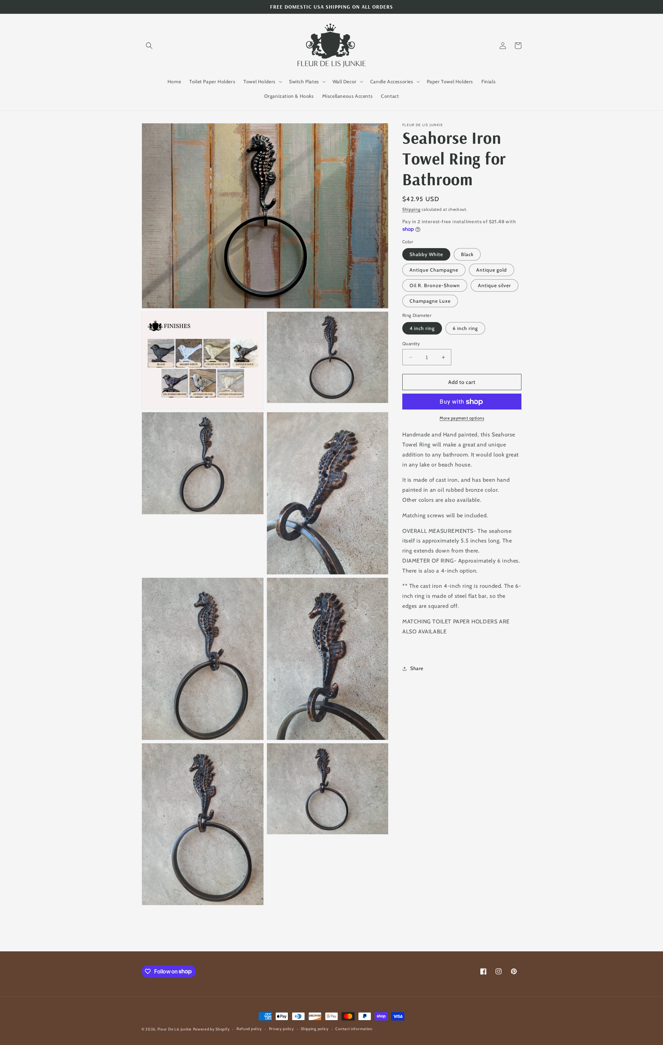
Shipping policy (315, 1028)
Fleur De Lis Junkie (174, 1029)
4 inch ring (422, 328)
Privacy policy (281, 1028)
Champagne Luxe (430, 301)
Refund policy (249, 1028)
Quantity (411, 343)
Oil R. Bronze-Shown (435, 286)
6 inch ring (465, 328)
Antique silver (494, 286)
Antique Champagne (434, 270)
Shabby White (426, 255)
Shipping (411, 209)
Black (467, 255)
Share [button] (416, 668)
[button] (149, 45)
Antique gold (491, 270)
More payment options (462, 418)
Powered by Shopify (211, 1029)
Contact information (353, 1028)
